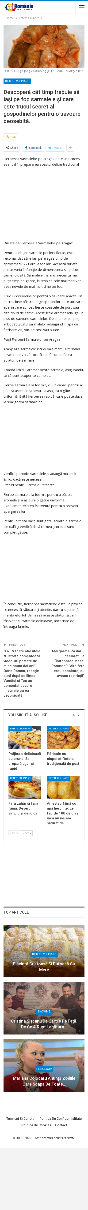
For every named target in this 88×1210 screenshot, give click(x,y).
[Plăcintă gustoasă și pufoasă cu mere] (44, 951)
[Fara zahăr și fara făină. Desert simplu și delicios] (24, 787)
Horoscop (44, 1069)
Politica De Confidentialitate (60, 1118)
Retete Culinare (17, 81)
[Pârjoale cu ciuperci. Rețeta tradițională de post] (63, 737)
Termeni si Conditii (20, 1118)
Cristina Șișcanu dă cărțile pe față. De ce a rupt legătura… (44, 1024)
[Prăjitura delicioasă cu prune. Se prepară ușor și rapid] (24, 737)
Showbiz (44, 1011)
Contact (61, 1125)
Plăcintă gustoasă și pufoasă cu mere (44, 966)
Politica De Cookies (36, 1125)
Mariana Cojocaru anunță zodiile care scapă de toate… (44, 1081)
